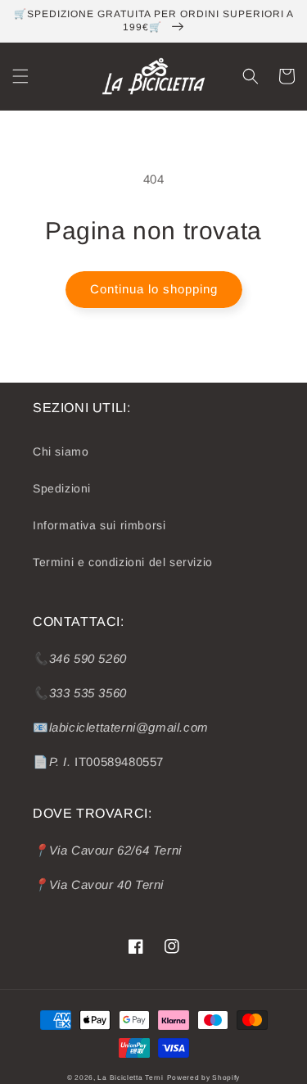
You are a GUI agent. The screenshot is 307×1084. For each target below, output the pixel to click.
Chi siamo (60, 451)
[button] (20, 76)
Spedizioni (62, 488)
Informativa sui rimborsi (99, 525)
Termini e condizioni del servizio (123, 562)
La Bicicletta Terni (130, 1077)
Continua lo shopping (154, 289)
